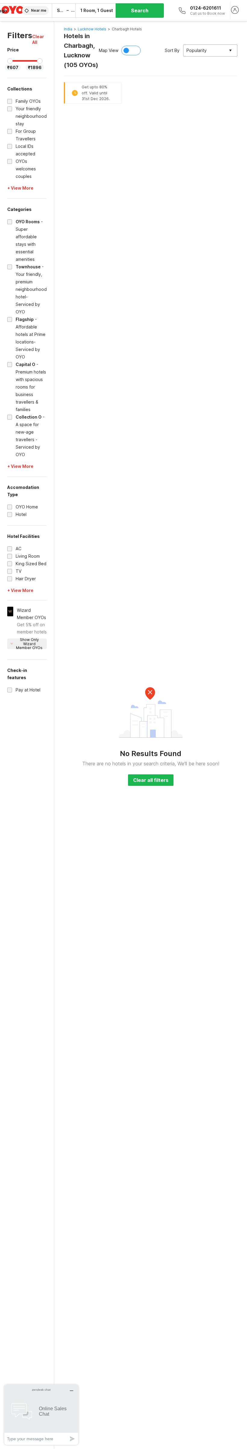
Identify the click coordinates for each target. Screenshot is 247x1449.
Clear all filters (150, 780)
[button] (39, 39)
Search (140, 11)
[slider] (10, 61)
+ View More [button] (20, 188)
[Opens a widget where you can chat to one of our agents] (41, 1414)
